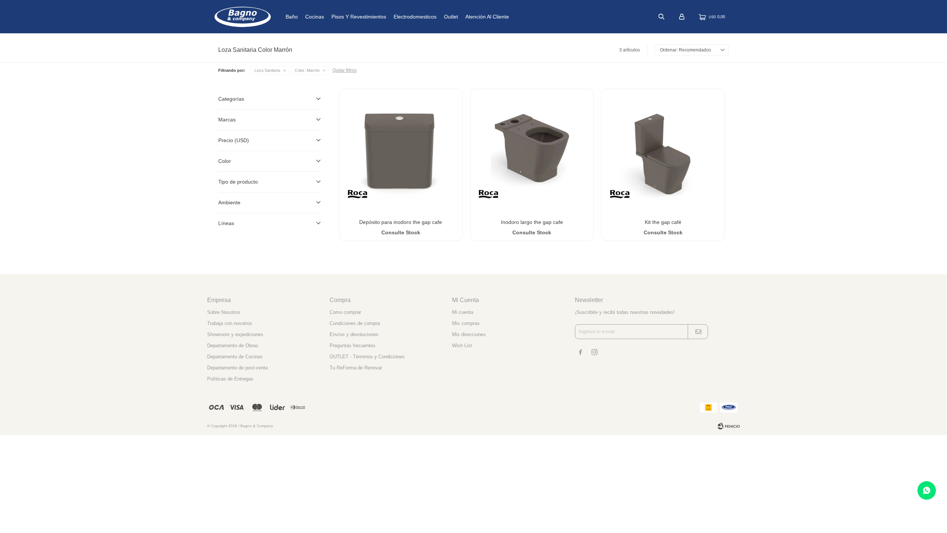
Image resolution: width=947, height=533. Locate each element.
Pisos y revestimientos (358, 17)
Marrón (307, 70)
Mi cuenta (462, 312)
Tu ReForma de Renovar (356, 368)
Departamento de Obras (232, 345)
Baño (292, 17)
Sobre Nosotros (223, 312)
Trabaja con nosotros (229, 323)
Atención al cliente (487, 17)
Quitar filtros (345, 70)
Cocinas (314, 17)
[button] (661, 16)
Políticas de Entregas (230, 379)
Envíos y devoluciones (354, 334)
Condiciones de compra (355, 323)
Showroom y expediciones (235, 334)
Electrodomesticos (415, 17)
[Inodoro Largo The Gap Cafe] (532, 151)
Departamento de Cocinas (235, 356)
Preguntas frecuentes (352, 345)
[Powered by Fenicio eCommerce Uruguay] (729, 426)
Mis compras (466, 323)
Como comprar (345, 312)
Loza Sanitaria (267, 70)
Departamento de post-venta (237, 368)
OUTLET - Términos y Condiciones (367, 356)
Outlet (451, 17)
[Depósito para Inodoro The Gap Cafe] (401, 151)
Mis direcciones (469, 334)
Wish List (462, 345)
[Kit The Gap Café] (663, 151)
